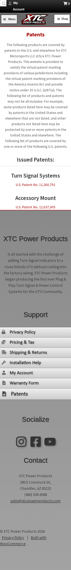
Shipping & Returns (28, 352)
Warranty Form (24, 383)
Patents (19, 394)
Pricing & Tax (22, 342)
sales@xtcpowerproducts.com (35, 500)
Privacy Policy (23, 332)
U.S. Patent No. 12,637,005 (35, 207)
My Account (21, 373)
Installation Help (25, 363)
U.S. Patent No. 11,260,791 (35, 184)
